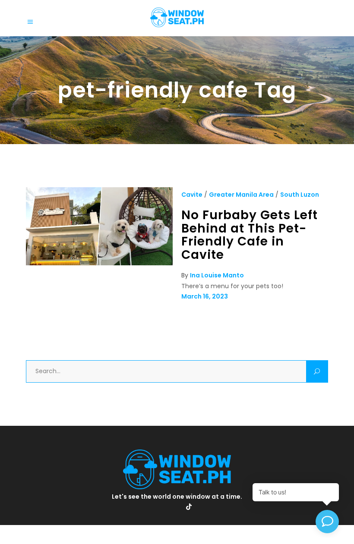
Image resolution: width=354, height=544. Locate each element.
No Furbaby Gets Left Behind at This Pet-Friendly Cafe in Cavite (249, 235)
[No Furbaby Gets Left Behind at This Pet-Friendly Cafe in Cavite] (99, 263)
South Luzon (299, 194)
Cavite (191, 194)
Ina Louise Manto (217, 275)
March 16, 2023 (204, 296)
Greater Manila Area (241, 194)
